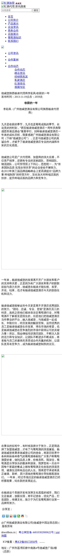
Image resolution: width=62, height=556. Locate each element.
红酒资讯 (20, 83)
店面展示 (13, 34)
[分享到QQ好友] (22, 516)
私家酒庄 (20, 80)
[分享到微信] (18, 516)
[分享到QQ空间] (7, 516)
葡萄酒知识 (14, 37)
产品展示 (13, 23)
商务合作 (13, 30)
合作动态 (13, 66)
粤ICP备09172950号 (26, 541)
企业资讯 (13, 27)
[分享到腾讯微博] (15, 516)
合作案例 (13, 59)
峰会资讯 (20, 73)
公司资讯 (13, 53)
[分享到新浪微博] (11, 516)
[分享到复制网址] (26, 516)
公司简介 (13, 20)
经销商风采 (21, 76)
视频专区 (20, 87)
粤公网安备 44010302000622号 (36, 532)
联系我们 (13, 41)
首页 (10, 16)
